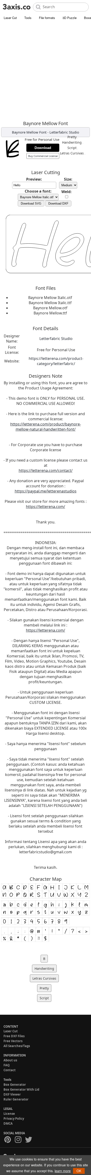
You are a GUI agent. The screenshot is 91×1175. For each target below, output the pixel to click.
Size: (68, 179)
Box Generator (15, 1084)
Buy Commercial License (43, 156)
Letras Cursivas (72, 153)
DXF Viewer (12, 1094)
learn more (63, 1170)
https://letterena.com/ (45, 506)
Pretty (72, 137)
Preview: (34, 179)
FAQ (7, 1065)
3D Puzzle (70, 17)
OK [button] (79, 1170)
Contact (10, 1070)
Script (72, 147)
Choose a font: (38, 191)
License (9, 1114)
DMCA (8, 1123)
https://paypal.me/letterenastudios (46, 491)
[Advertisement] (45, 70)
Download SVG (31, 203)
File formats (47, 17)
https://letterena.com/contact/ (46, 470)
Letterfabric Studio (64, 132)
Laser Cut (10, 17)
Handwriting (72, 142)
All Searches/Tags (17, 1046)
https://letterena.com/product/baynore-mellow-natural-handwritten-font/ (45, 427)
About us (10, 1060)
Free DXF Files (14, 1036)
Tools (28, 17)
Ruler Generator (16, 1099)
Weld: (66, 191)
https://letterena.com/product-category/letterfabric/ (56, 361)
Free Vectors (13, 1041)
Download (43, 148)
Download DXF (58, 203)
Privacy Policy (14, 1118)
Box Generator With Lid (21, 1089)
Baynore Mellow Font (29, 132)
